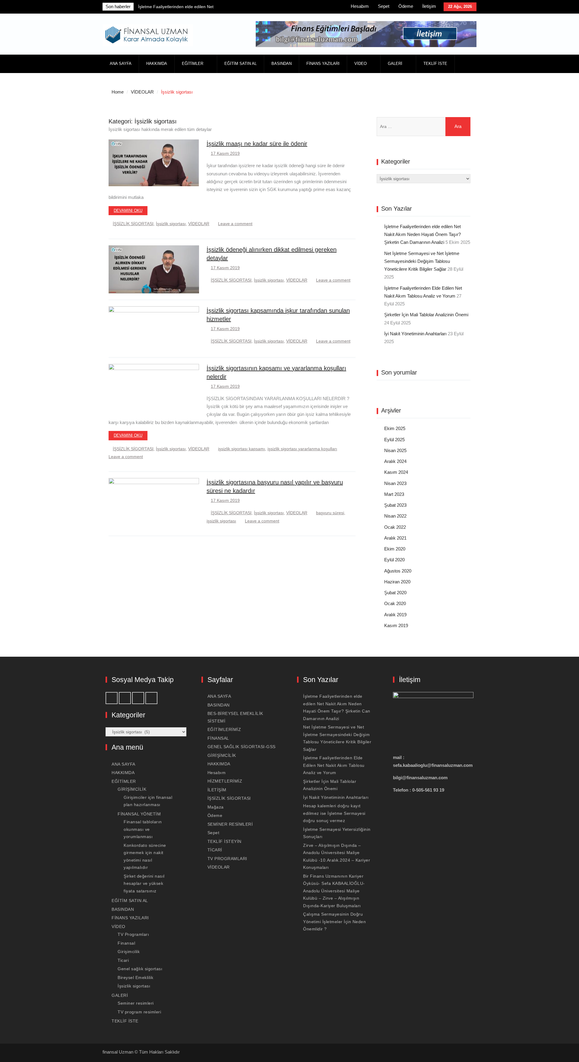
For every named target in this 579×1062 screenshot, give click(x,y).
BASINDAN (281, 63)
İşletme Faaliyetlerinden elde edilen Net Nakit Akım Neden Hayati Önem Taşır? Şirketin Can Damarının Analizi (422, 234)
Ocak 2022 (395, 527)
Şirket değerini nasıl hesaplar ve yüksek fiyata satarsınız (144, 883)
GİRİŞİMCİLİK (132, 789)
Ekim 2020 (394, 548)
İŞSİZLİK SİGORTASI (133, 223)
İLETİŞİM (216, 789)
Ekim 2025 (394, 428)
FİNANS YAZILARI (323, 63)
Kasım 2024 (396, 472)
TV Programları (133, 934)
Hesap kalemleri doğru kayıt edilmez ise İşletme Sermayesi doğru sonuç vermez (334, 813)
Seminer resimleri (136, 1003)
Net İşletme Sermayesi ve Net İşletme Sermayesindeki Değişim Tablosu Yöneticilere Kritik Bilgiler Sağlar (421, 261)
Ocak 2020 (395, 603)
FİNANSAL (218, 738)
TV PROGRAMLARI (227, 858)
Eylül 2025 (394, 439)
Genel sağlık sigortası (140, 968)
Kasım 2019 (396, 625)
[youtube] (300, 8)
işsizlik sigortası (221, 520)
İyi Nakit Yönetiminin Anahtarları (415, 333)
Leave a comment (235, 223)
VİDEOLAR (198, 223)
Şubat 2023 (395, 505)
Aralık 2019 (395, 614)
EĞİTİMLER (192, 63)
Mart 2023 (394, 494)
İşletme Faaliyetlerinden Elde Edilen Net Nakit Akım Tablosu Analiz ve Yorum (334, 765)
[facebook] (287, 8)
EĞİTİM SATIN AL (240, 63)
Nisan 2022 (395, 515)
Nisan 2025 (395, 450)
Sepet (383, 6)
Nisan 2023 (395, 483)
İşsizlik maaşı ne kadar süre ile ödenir (257, 143)
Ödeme (405, 6)
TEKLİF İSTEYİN (224, 841)
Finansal (126, 943)
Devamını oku (128, 210)
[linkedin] (313, 8)
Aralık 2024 (395, 461)
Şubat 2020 (395, 592)
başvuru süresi (330, 512)
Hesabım (360, 6)
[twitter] (327, 8)
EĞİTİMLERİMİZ (224, 729)
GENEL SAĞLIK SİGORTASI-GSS (241, 746)
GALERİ (395, 63)
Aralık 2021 (395, 538)
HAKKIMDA (156, 63)
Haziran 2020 (397, 581)
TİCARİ (214, 849)
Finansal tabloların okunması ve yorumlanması (143, 829)
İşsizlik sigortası (171, 223)
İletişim (429, 6)
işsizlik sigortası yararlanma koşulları (302, 448)
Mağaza (215, 807)
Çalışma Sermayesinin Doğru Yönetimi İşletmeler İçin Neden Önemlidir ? (334, 921)
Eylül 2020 (394, 559)
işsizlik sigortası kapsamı (241, 448)
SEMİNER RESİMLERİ (230, 824)
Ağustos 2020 (397, 570)
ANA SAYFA (120, 63)
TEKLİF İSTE (435, 63)
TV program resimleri (139, 1011)
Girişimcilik (129, 951)
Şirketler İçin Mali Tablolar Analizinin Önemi (426, 314)
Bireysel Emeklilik (135, 977)
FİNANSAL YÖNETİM (139, 814)
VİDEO (360, 63)
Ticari (123, 960)
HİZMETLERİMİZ (224, 781)
